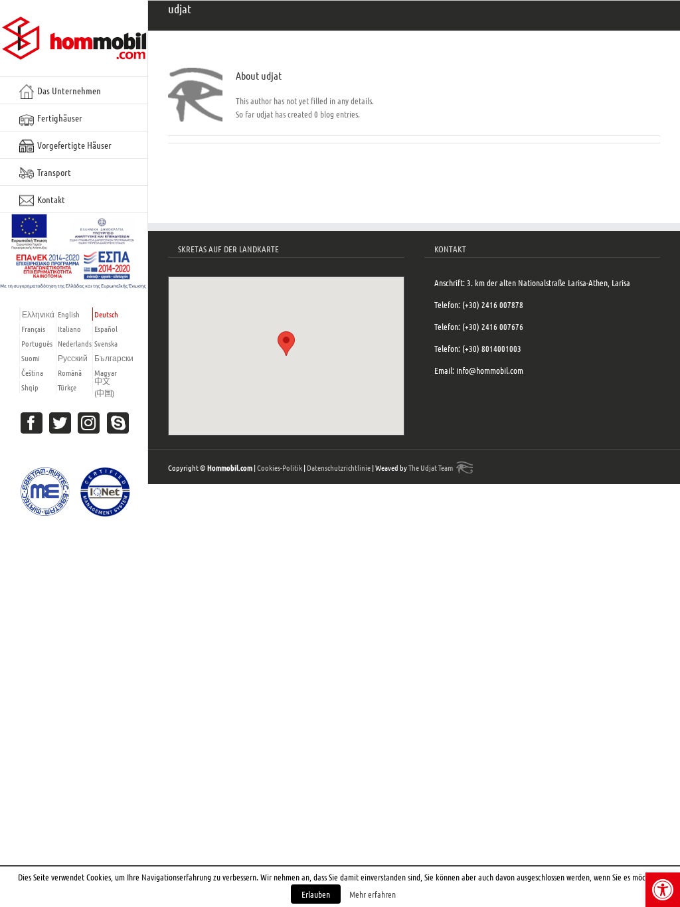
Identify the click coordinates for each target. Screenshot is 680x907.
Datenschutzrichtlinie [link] (339, 467)
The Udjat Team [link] (430, 467)
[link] (662, 889)
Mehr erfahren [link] (372, 894)
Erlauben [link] (315, 894)
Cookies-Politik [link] (279, 467)
